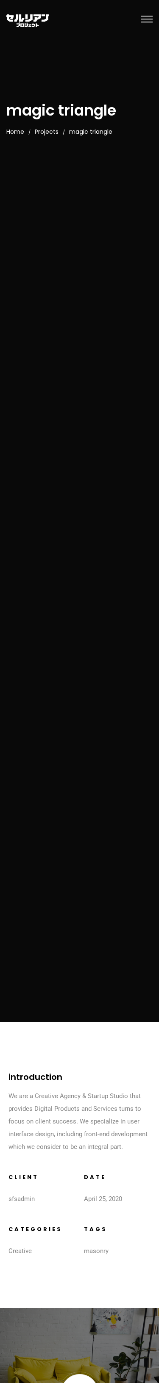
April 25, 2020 (103, 1199)
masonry (96, 1251)
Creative (20, 1251)
